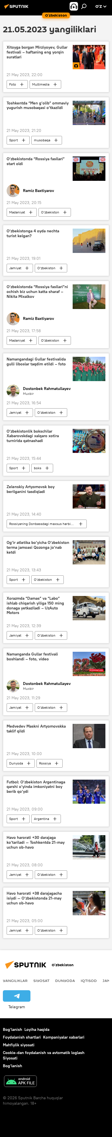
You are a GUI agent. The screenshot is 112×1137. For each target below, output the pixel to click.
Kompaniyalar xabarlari (63, 1037)
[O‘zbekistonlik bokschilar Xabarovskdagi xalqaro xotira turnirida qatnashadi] (89, 441)
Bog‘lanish (12, 1029)
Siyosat (41, 980)
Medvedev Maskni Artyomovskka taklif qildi (36, 729)
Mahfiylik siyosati (18, 1044)
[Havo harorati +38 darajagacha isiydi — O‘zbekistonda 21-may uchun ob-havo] (89, 903)
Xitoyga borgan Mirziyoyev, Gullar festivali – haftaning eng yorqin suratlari (37, 52)
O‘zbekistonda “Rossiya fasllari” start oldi (36, 161)
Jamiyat (15, 268)
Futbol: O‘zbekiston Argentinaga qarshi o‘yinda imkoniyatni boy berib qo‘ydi (36, 787)
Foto (12, 84)
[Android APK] (20, 1081)
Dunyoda (16, 763)
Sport (13, 140)
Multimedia (40, 84)
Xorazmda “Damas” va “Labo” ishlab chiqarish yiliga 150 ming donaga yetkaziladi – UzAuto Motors (35, 605)
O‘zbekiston (50, 212)
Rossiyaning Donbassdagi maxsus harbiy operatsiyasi (47, 524)
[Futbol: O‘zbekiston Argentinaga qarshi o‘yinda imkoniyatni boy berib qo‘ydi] (89, 792)
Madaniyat (17, 212)
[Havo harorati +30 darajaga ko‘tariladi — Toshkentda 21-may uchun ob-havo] (89, 847)
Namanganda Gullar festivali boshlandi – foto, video (32, 656)
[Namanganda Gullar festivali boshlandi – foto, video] (89, 664)
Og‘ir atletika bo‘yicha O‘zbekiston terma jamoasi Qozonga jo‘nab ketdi (38, 547)
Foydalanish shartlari (22, 1037)
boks (37, 468)
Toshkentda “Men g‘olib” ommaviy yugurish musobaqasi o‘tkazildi (38, 105)
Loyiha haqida (36, 1029)
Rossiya (45, 763)
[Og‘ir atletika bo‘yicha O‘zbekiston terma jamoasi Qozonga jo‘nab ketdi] (89, 552)
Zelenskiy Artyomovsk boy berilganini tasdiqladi (31, 489)
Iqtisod (89, 980)
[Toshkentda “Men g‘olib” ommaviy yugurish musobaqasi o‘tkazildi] (89, 113)
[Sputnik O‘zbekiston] (17, 8)
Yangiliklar (15, 980)
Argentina (41, 819)
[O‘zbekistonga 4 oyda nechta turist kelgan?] (89, 241)
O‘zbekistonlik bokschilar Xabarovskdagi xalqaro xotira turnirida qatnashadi (33, 436)
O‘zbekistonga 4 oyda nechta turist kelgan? (33, 233)
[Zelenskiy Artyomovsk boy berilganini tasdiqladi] (89, 496)
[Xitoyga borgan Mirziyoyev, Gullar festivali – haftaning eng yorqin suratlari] (89, 57)
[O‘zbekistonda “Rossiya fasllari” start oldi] (89, 169)
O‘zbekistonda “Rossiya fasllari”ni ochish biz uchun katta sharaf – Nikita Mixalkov (37, 291)
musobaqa (42, 140)
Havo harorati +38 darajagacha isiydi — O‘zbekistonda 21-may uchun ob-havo (34, 898)
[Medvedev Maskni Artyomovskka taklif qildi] (89, 736)
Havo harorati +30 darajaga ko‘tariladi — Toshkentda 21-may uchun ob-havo (36, 842)
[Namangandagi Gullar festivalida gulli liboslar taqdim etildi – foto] (89, 369)
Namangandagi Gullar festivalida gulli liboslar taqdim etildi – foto (36, 362)
